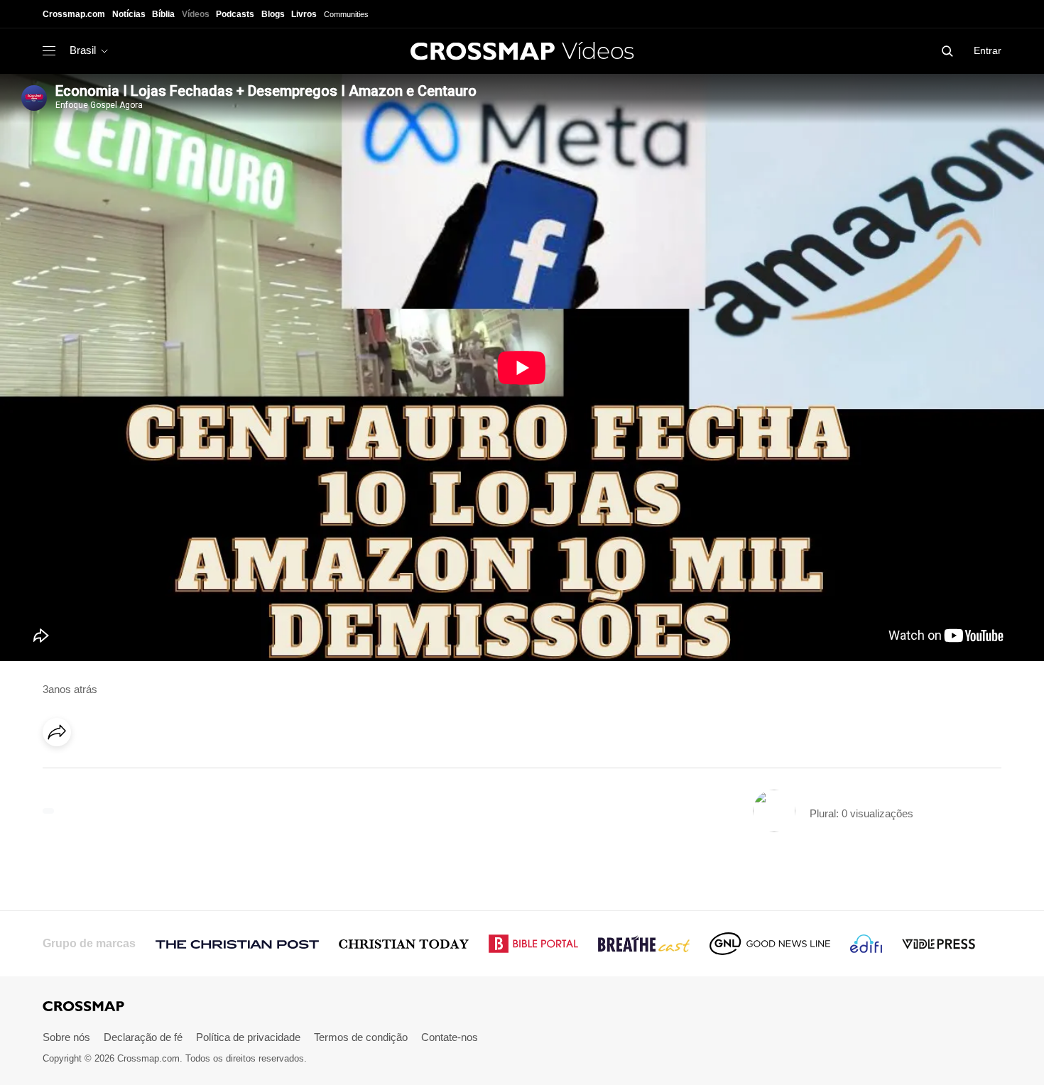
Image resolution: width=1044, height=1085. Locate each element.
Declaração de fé (143, 1037)
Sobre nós (66, 1037)
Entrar (987, 50)
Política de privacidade (248, 1037)
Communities (346, 14)
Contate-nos (449, 1037)
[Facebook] (61, 771)
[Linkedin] (90, 771)
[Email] (148, 771)
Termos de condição (361, 1037)
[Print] (177, 771)
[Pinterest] (119, 771)
